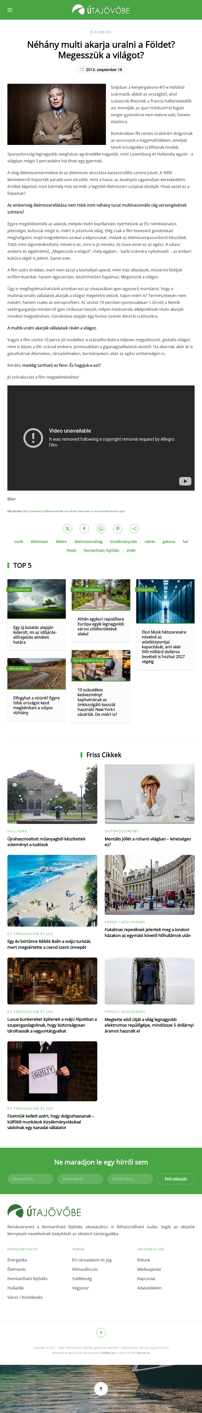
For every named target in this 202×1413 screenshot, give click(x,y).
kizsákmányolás (123, 541)
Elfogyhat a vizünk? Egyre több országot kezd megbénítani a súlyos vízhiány (36, 705)
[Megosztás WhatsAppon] (101, 528)
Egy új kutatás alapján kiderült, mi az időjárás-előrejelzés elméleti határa (35, 635)
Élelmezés (101, 32)
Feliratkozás (176, 1179)
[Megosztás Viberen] (134, 528)
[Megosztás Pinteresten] (117, 528)
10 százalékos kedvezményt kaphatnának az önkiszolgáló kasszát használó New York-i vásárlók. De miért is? (97, 702)
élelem (61, 541)
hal (185, 541)
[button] (9, 10)
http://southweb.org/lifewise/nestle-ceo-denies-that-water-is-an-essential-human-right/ (74, 511)
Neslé (71, 550)
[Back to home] (101, 10)
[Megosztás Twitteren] (67, 528)
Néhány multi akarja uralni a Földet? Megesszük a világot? (101, 49)
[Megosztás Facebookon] (84, 528)
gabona (169, 541)
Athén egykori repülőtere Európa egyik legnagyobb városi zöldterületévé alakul (101, 626)
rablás (150, 541)
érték (131, 550)
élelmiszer (39, 541)
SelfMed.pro (109, 1353)
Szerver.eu (143, 1353)
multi (18, 541)
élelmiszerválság (88, 541)
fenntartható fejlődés (101, 550)
